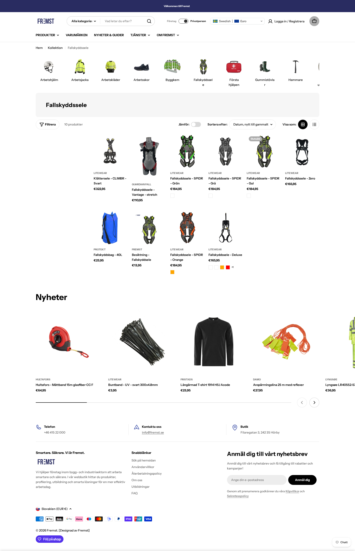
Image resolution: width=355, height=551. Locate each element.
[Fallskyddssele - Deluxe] (226, 228)
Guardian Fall (141, 184)
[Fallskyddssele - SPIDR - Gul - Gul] (249, 196)
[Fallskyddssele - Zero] (302, 151)
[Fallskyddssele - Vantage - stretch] (149, 157)
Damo (257, 379)
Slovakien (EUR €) (54, 509)
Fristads (187, 379)
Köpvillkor (292, 491)
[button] (237, 21)
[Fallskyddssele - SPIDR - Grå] (226, 151)
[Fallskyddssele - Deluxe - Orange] (222, 267)
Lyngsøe (331, 379)
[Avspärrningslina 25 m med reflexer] (286, 342)
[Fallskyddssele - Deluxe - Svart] (211, 267)
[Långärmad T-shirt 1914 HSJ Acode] (214, 342)
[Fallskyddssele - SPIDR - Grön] (187, 151)
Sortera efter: (217, 124)
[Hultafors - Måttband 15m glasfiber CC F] (69, 342)
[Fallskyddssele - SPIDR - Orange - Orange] (172, 272)
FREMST (137, 249)
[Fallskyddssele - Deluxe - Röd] (228, 267)
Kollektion (55, 48)
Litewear (100, 173)
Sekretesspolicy (238, 496)
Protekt (100, 249)
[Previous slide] (302, 402)
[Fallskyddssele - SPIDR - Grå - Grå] (211, 196)
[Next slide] (314, 402)
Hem (39, 48)
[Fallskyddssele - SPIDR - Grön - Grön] (172, 196)
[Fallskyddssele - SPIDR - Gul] (264, 151)
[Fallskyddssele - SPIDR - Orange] (187, 228)
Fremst (52, 530)
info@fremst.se (153, 432)
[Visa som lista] (314, 124)
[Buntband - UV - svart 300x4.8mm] (141, 342)
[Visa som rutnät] (303, 124)
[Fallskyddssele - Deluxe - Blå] (216, 267)
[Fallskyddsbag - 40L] (111, 228)
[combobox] (111, 21)
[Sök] (149, 21)
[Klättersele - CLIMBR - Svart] (111, 151)
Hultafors (43, 379)
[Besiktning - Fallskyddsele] (149, 228)
